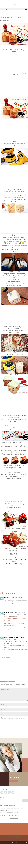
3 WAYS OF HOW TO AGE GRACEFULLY (10, 813)
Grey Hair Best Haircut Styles (7, 805)
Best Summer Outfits (5, 810)
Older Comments (5, 596)
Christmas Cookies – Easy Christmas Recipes (11, 808)
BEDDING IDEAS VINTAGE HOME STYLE (10, 815)
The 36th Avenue (6, 20)
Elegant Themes (13, 840)
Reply (24, 607)
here (7, 503)
